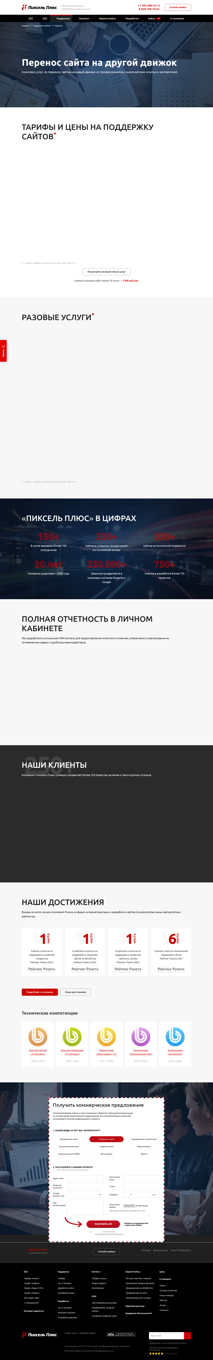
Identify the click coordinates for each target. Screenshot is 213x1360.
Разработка (63, 1301)
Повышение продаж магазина (140, 1283)
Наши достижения (75, 992)
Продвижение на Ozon (136, 1293)
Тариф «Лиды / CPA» (33, 1288)
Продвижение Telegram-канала (103, 1309)
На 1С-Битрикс (65, 1283)
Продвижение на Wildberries (139, 1288)
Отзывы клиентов (168, 1290)
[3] (156, 1353)
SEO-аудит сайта (31, 1298)
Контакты (164, 1310)
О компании (165, 1279)
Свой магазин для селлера (138, 1298)
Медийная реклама (134, 1306)
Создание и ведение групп (104, 1316)
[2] (153, 1353)
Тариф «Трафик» (32, 1283)
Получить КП (103, 1224)
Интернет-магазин (66, 1312)
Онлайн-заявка (177, 7)
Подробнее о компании (40, 992)
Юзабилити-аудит (66, 1293)
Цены (162, 1272)
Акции (163, 1305)
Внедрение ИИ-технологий (138, 1313)
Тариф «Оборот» (32, 1293)
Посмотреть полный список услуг (107, 271)
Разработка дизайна (67, 1317)
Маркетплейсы (132, 1272)
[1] (150, 1353)
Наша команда (166, 1295)
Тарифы (61, 1278)
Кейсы (163, 1285)
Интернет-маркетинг (34, 1311)
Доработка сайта (66, 1288)
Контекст (96, 1272)
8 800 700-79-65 (149, 9)
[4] (159, 1353)
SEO (26, 1272)
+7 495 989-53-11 (149, 5)
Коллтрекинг (98, 1288)
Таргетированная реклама (104, 1303)
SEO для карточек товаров (138, 1278)
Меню (3, 353)
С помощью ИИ (31, 1303)
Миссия (163, 1300)
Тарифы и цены (31, 1278)
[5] (162, 1353)
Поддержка (63, 1272)
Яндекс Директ (99, 1283)
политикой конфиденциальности (109, 1234)
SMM (94, 1296)
